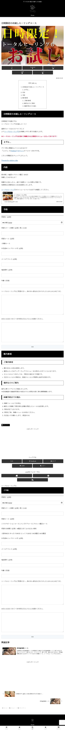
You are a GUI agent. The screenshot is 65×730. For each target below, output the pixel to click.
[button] (43, 72)
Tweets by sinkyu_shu (9, 160)
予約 (23, 95)
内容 (23, 92)
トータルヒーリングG (11, 131)
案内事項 (25, 98)
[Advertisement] (32, 442)
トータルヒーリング (8, 189)
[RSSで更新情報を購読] (32, 479)
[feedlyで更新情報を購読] (48, 475)
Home (32, 724)
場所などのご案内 (29, 103)
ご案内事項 (27, 100)
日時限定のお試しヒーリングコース (33, 87)
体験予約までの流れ (30, 106)
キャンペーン (6, 424)
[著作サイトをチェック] (16, 475)
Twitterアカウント (17, 151)
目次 (29, 83)
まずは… (26, 89)
